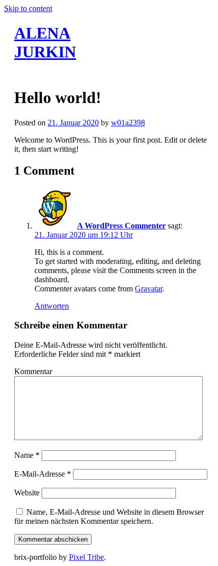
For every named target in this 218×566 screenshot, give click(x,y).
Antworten (51, 306)
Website (27, 492)
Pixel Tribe (86, 557)
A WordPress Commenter (121, 225)
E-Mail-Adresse (42, 474)
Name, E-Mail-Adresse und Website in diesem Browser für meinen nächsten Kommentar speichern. (109, 516)
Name (27, 455)
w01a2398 (128, 122)
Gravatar (148, 288)
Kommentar (33, 371)
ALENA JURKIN (45, 42)
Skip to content (28, 8)
